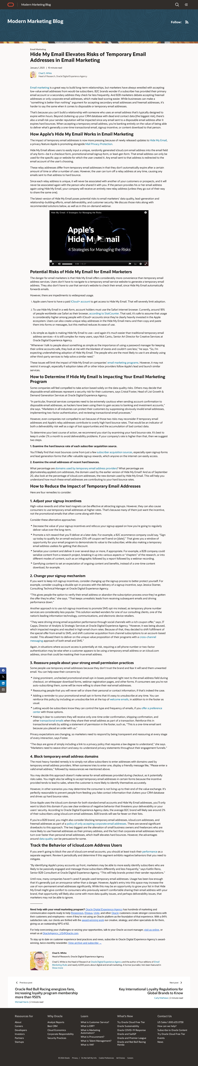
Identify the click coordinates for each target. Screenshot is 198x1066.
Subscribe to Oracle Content (172, 1030)
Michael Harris (22, 1001)
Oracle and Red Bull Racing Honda (131, 1043)
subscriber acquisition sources (114, 452)
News (160, 1041)
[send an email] (3, 689)
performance (149, 851)
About (18, 1022)
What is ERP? (88, 1026)
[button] (177, 5)
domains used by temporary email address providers (86, 468)
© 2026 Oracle (64, 1058)
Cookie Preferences (106, 1058)
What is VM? (87, 1044)
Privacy (75, 1058)
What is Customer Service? (95, 1022)
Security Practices (56, 1037)
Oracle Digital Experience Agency (106, 961)
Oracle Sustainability (128, 1026)
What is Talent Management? (96, 1040)
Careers (19, 1026)
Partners (19, 1037)
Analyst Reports (55, 1022)
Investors (20, 1033)
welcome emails (119, 699)
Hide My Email (158, 140)
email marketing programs (123, 362)
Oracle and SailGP (126, 1033)
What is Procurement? (92, 1036)
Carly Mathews (161, 997)
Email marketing (39, 87)
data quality (46, 838)
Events (161, 1037)
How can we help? (166, 1026)
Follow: (176, 22)
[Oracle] (10, 5)
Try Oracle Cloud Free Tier (131, 1022)
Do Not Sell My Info (89, 1058)
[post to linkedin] (3, 683)
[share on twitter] (3, 677)
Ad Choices (120, 1058)
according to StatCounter (104, 313)
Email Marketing (38, 49)
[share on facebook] (3, 670)
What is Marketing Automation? (90, 1031)
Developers (21, 1030)
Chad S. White (45, 73)
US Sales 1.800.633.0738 (170, 1022)
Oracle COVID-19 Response (131, 1030)
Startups (19, 1041)
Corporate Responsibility (60, 1033)
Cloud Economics (56, 1030)
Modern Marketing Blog (36, 4)
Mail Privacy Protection (98, 144)
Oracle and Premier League (131, 1037)
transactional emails (51, 720)
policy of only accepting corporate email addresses (96, 823)
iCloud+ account (80, 301)
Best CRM (52, 1026)
